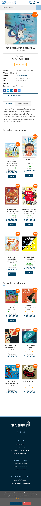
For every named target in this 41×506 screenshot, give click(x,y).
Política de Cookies (20, 470)
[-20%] (12, 150)
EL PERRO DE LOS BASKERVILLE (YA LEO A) (11, 346)
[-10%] (29, 296)
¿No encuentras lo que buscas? (20, 483)
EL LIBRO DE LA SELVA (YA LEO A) (11, 382)
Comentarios (23, 104)
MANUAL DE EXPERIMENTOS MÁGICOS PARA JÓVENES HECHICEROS (12, 210)
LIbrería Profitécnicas (20, 480)
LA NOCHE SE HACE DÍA (29, 258)
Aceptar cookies (16, 503)
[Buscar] (38, 7)
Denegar (26, 503)
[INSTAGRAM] (23, 431)
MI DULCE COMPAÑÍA (12, 258)
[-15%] (12, 296)
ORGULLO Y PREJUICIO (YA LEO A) (29, 306)
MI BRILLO (29, 160)
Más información (20, 499)
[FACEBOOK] (17, 431)
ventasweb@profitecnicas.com (20, 450)
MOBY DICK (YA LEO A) (29, 346)
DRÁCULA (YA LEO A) (29, 382)
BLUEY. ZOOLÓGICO (11, 161)
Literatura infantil (22, 76)
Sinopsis (9, 104)
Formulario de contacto (20, 453)
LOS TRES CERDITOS (12, 306)
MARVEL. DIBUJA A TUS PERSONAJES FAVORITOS (29, 210)
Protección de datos (20, 467)
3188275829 (20, 447)
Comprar (11, 177)
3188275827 (20, 444)
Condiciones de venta (20, 464)
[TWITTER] (20, 431)
